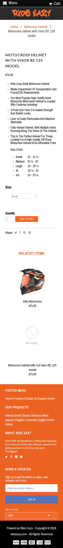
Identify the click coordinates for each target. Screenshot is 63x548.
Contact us (30, 398)
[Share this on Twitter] (15, 232)
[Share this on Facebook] (20, 232)
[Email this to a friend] (29, 232)
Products (18, 398)
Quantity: (10, 213)
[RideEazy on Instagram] (21, 457)
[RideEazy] (31, 13)
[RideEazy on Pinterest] (16, 456)
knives (8, 424)
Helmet (9, 415)
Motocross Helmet (35, 27)
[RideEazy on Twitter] (6, 457)
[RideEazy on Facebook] (11, 456)
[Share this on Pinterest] (24, 232)
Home (8, 398)
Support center (46, 398)
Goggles (19, 420)
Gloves (26, 415)
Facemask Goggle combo (39, 420)
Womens (36, 415)
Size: (8, 187)
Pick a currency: (11, 509)
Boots (18, 415)
